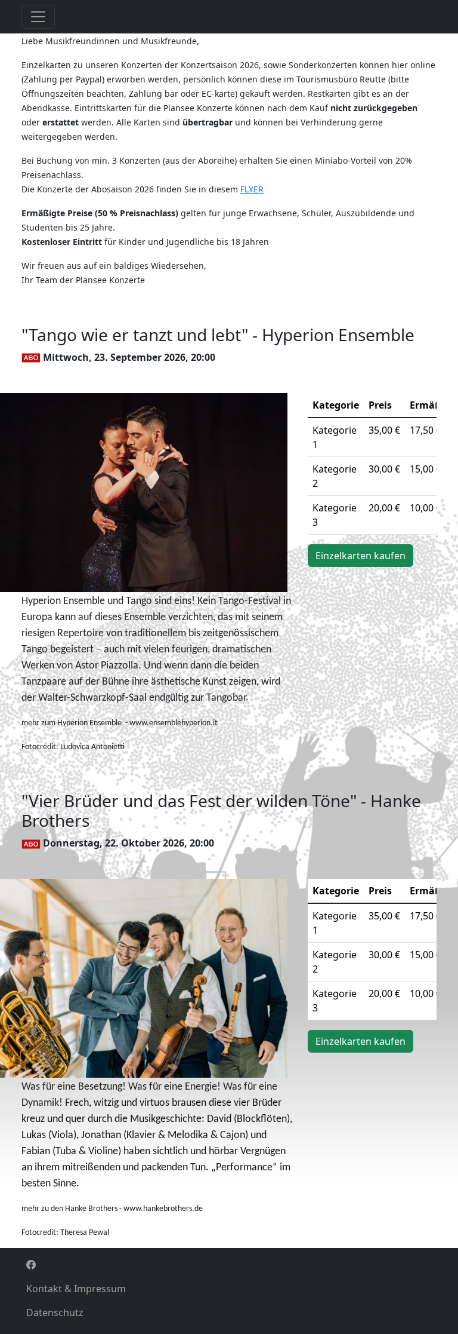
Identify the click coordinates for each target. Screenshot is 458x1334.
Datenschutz (54, 1312)
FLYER (252, 189)
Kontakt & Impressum (76, 1288)
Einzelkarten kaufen (360, 555)
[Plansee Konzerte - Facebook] (229, 1265)
